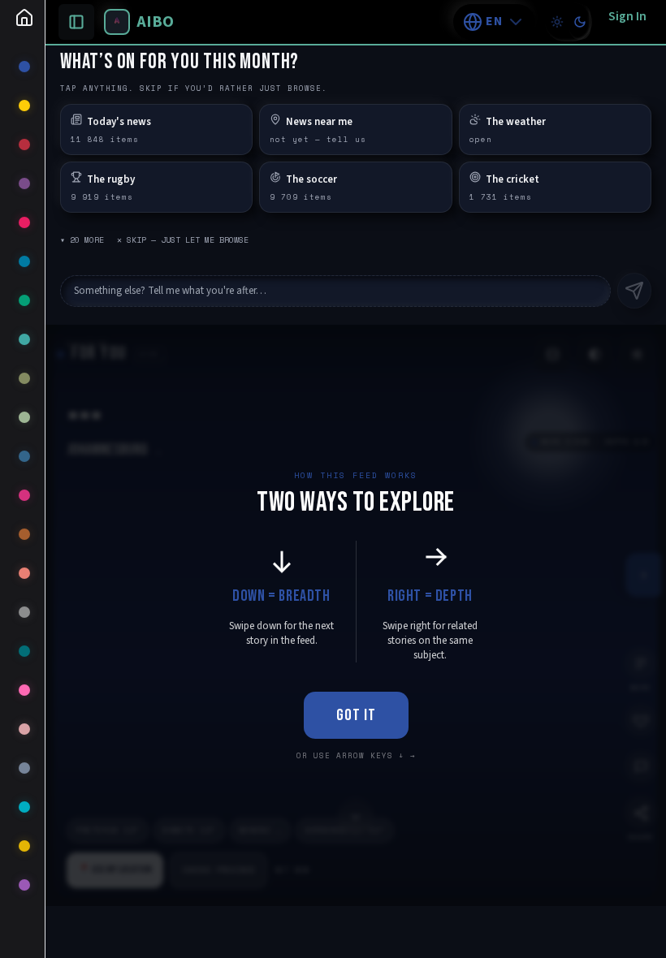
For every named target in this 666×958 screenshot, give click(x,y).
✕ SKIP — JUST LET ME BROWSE (183, 240)
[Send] (634, 291)
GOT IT (356, 715)
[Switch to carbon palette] (579, 22)
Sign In (627, 16)
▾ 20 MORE (82, 240)
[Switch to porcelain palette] (557, 22)
